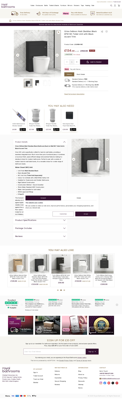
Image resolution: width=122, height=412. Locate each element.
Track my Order (38, 379)
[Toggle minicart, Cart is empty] (119, 5)
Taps (82, 5)
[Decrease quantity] (66, 62)
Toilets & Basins (54, 5)
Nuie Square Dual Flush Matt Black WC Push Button (69, 125)
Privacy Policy (82, 378)
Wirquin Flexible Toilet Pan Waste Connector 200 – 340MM (34, 125)
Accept (86, 214)
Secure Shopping (60, 381)
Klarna (80, 388)
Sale (92, 5)
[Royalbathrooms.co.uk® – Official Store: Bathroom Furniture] (8, 5)
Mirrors (70, 5)
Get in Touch (103, 371)
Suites (32, 5)
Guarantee (58, 378)
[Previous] (17, 55)
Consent (43, 198)
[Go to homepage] (12, 369)
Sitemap (80, 384)
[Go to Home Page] (10, 21)
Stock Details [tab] (81, 74)
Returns (57, 374)
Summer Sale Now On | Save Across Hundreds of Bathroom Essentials (61, 24)
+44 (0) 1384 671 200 (106, 373)
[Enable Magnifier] (58, 32)
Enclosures (39, 5)
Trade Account (117, 1)
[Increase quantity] (76, 62)
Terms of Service (81, 360)
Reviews (57, 384)
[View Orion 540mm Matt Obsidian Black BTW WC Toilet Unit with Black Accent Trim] (28, 83)
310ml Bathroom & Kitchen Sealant (18, 125)
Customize (63, 214)
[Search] (111, 5)
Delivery (57, 371)
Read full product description (74, 94)
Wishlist (35, 382)
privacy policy (81, 357)
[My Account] (115, 5)
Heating (87, 5)
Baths (46, 5)
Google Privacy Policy (66, 360)
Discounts (81, 381)
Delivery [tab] (69, 74)
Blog (79, 371)
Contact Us (110, 1)
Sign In (35, 372)
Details (79, 198)
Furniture (63, 5)
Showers (76, 5)
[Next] (57, 55)
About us (81, 374)
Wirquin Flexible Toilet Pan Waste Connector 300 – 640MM (51, 125)
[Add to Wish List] (106, 31)
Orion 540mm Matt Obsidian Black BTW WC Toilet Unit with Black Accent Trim (38, 20)
